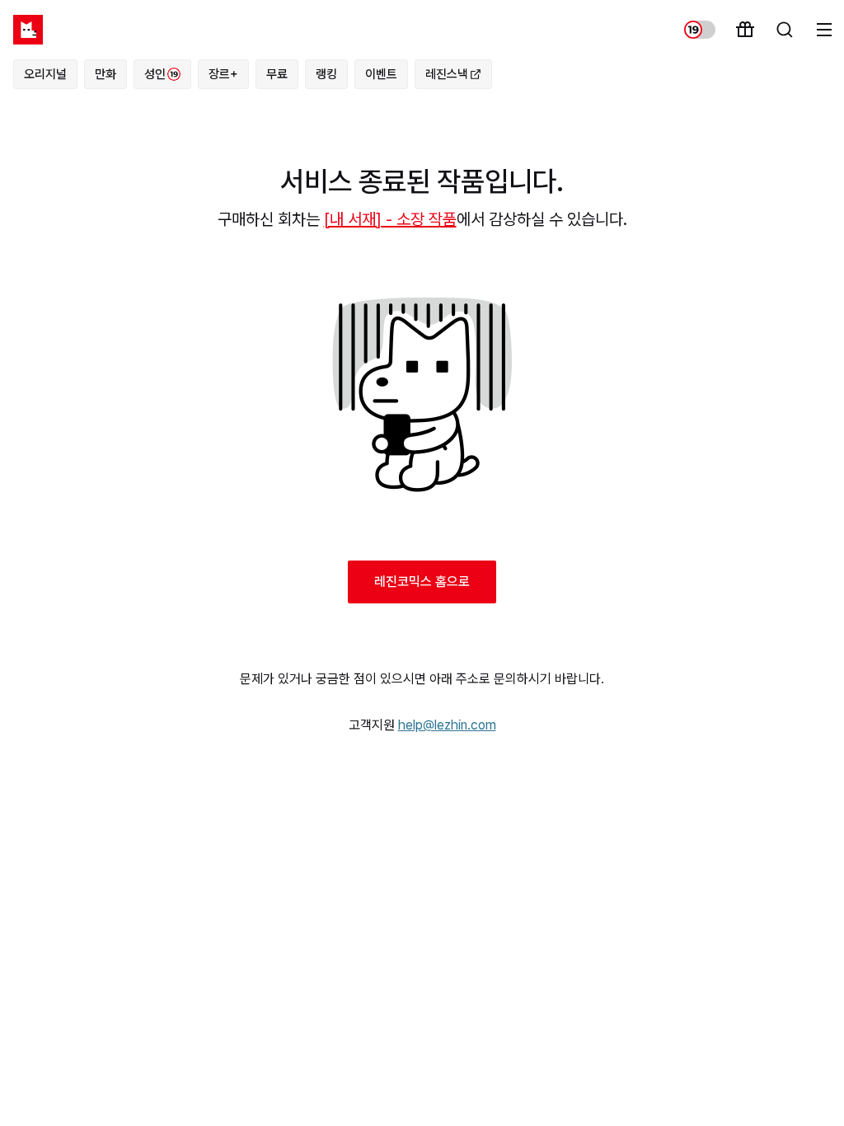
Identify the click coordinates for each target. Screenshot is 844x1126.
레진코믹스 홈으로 (422, 581)
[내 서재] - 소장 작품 (390, 219)
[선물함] (745, 30)
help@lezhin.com (447, 725)
